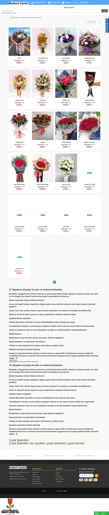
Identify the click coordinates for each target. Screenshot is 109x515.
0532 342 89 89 (69, 7)
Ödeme (34, 474)
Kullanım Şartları (36, 479)
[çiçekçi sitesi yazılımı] (13, 506)
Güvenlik (58, 472)
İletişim (10, 13)
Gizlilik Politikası (36, 476)
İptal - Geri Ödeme (37, 483)
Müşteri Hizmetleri (60, 479)
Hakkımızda (4, 13)
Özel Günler (59, 476)
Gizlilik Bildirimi (36, 481)
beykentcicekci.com (51, 490)
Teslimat (58, 474)
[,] (19, 3)
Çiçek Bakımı (59, 481)
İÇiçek (14, 13)
